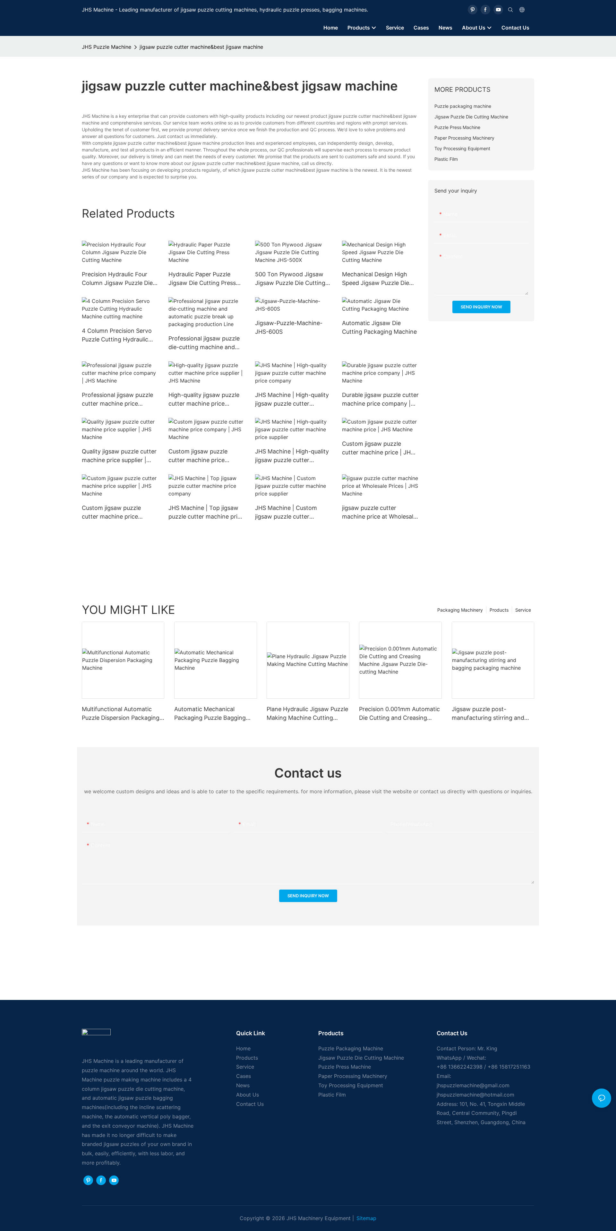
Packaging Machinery (460, 610)
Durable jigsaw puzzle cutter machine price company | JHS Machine (380, 400)
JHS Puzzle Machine (106, 47)
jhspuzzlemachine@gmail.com (473, 1085)
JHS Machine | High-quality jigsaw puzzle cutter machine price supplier (292, 456)
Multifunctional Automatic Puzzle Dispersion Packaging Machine (120, 714)
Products (499, 610)
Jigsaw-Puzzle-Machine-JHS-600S (288, 327)
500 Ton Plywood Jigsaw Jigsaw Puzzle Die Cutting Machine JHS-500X (290, 279)
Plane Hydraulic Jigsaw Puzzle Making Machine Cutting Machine (307, 714)
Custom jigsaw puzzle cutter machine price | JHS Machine (378, 448)
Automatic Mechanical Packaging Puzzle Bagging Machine (210, 714)
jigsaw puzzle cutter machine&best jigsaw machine (201, 47)
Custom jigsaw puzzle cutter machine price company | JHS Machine (201, 456)
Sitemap (366, 1218)
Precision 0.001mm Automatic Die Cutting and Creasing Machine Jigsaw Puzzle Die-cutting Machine (399, 714)
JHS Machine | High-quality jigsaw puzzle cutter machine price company (292, 400)
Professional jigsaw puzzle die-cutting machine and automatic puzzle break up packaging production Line (204, 343)
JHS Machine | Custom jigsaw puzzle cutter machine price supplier (286, 512)
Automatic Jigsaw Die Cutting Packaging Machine (379, 327)
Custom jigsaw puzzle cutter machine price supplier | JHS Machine (113, 512)
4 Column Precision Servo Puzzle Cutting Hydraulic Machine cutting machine (117, 335)
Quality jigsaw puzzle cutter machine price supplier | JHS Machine (119, 456)
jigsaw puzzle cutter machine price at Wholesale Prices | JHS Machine (379, 512)
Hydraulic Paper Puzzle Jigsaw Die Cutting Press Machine (202, 279)
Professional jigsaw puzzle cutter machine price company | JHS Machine (117, 400)
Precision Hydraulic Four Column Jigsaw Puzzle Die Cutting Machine (117, 279)
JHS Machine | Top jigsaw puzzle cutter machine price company (206, 512)
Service (523, 610)
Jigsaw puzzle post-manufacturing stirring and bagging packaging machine (490, 714)
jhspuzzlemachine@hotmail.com (475, 1094)
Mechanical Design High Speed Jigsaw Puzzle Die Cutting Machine (375, 279)
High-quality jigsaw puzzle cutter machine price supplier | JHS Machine (203, 400)
